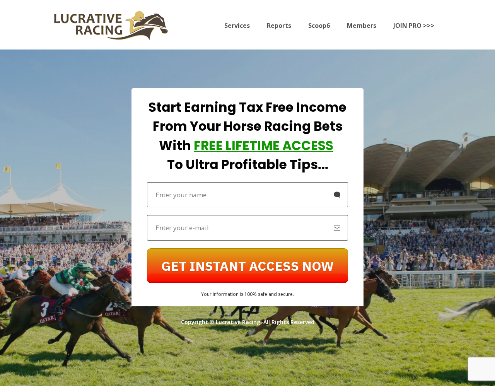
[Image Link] (111, 26)
